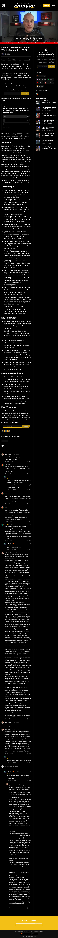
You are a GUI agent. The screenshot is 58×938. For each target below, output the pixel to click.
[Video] (2, 26)
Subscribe (46, 5)
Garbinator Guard (9, 454)
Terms (34, 931)
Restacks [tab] (11, 441)
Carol (6, 493)
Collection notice (39, 931)
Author (8, 478)
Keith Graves (8, 53)
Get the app (34, 933)
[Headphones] (2, 29)
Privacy (31, 931)
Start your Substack (26, 933)
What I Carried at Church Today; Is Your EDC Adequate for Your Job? (49, 114)
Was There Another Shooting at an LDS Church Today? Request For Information (49, 108)
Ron (5, 524)
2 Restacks (18, 431)
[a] (38, 102)
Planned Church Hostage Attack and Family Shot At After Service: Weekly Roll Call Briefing (48, 121)
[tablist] (7, 441)
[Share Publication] (40, 5)
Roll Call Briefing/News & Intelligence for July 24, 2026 (49, 147)
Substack (23, 936)
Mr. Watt (7, 464)
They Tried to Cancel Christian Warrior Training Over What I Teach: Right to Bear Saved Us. (49, 101)
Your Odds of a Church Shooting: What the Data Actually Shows (48, 141)
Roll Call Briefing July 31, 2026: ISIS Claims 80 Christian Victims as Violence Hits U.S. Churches (49, 134)
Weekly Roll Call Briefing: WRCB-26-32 (48, 127)
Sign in (53, 5)
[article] (46, 102)
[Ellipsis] (30, 454)
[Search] (37, 5)
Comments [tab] (4, 441)
